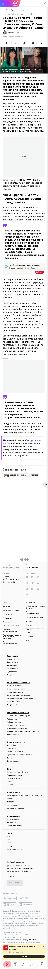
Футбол (9, 840)
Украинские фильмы (14, 775)
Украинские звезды (18, 10)
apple (26, 898)
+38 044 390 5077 (32, 568)
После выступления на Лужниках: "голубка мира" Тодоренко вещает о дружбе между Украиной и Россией (22, 184)
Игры (27, 640)
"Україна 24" (17, 37)
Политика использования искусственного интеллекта (12, 636)
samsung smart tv (26, 905)
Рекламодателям (9, 622)
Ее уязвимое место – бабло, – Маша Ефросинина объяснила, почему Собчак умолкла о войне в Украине (36, 10)
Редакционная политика (11, 610)
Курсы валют (12, 748)
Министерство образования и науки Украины (24, 796)
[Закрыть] (43, 946)
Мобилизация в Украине (18, 713)
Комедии (10, 782)
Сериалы (10, 785)
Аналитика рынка (13, 819)
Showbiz (6, 10)
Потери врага (12, 705)
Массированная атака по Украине (20, 699)
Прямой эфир (12, 665)
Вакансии (29, 625)
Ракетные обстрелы (14, 686)
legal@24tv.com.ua (30, 940)
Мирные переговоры (15, 692)
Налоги (9, 758)
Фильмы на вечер (13, 778)
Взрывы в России (13, 702)
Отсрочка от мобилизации (17, 729)
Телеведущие (7, 618)
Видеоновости (12, 669)
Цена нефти (11, 745)
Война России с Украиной (18, 683)
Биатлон (10, 846)
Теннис (9, 843)
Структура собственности (35, 629)
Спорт (9, 833)
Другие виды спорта (14, 849)
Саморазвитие (12, 805)
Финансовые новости (15, 752)
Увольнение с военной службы (18, 716)
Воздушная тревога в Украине (18, 695)
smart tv (10, 905)
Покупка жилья (12, 823)
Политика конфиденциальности (11, 630)
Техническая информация (35, 617)
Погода (9, 675)
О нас (5, 603)
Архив (28, 633)
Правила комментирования (32, 612)
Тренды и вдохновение (15, 826)
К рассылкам (14, 883)
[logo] (15, 3)
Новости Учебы (14, 792)
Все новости (12, 656)
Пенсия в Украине (14, 761)
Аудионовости (12, 672)
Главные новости (13, 659)
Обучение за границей (15, 808)
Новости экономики (16, 742)
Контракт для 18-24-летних (17, 725)
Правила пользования (11, 626)
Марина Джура (13, 32)
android (10, 898)
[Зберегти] (41, 43)
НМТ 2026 (10, 802)
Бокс (8, 837)
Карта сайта (30, 636)
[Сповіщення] (45, 3)
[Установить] (24, 952)
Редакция (6, 606)
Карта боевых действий (16, 689)
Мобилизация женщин (15, 722)
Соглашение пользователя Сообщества (35, 607)
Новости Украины (13, 662)
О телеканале (8, 614)
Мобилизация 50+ (13, 719)
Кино (9, 769)
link (27, 577)
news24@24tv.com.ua (11, 568)
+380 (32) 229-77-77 (16, 937)
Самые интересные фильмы (17, 772)
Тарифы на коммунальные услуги (20, 755)
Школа (9, 799)
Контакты (29, 621)
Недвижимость (13, 816)
